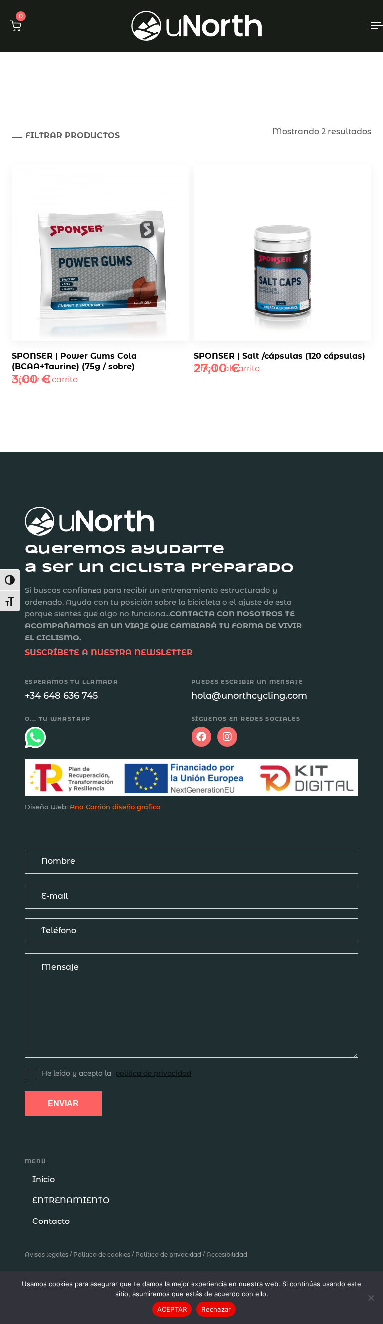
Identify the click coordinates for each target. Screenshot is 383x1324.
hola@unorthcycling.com (249, 695)
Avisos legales (46, 1254)
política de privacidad (153, 1073)
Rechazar (216, 1309)
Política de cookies (101, 1254)
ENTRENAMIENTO (70, 1200)
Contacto (51, 1221)
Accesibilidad (226, 1254)
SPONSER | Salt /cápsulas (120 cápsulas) (279, 356)
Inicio (43, 1179)
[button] (15, 25)
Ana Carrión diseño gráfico (115, 807)
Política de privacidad (168, 1254)
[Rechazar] (371, 1298)
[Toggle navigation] (322, 26)
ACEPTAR (172, 1309)
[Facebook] (201, 737)
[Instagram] (227, 737)
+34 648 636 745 (61, 695)
